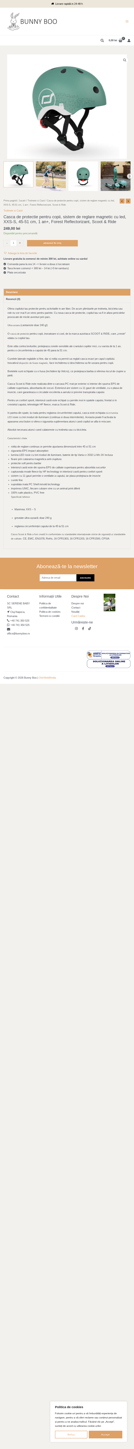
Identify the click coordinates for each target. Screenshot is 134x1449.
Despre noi (77, 603)
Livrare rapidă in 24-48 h (69, 3)
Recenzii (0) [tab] (13, 299)
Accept (105, 1434)
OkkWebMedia (47, 677)
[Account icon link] (129, 40)
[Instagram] (76, 628)
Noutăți (75, 611)
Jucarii (22, 200)
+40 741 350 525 (19, 620)
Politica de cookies (50, 611)
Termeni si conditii (49, 616)
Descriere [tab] (12, 292)
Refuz (71, 1434)
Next (129, 176)
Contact (75, 607)
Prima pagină (10, 200)
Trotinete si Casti (36, 200)
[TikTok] (89, 628)
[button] (125, 60)
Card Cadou (78, 616)
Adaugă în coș (52, 243)
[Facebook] (83, 628)
